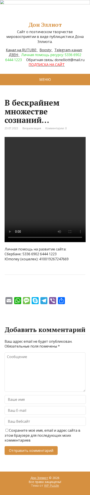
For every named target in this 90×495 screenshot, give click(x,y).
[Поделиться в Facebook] (9, 289)
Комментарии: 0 (56, 128)
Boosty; (46, 50)
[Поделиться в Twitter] (52, 289)
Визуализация (31, 128)
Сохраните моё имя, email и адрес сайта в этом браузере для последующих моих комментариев (42, 435)
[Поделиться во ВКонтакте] (20, 289)
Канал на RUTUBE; (22, 50)
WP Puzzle (51, 485)
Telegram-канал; (68, 50)
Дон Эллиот (45, 24)
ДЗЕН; (14, 54)
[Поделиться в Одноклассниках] (30, 289)
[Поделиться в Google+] (41, 289)
